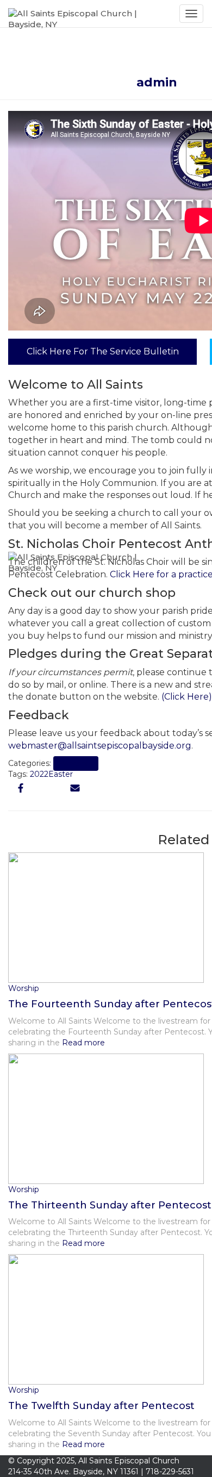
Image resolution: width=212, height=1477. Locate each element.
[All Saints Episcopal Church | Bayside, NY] (89, 13)
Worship (23, 1189)
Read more (82, 1243)
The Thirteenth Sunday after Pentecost (109, 1205)
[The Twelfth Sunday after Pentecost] (106, 1319)
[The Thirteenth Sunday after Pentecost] (106, 1118)
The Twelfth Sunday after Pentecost (101, 1406)
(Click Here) (186, 696)
